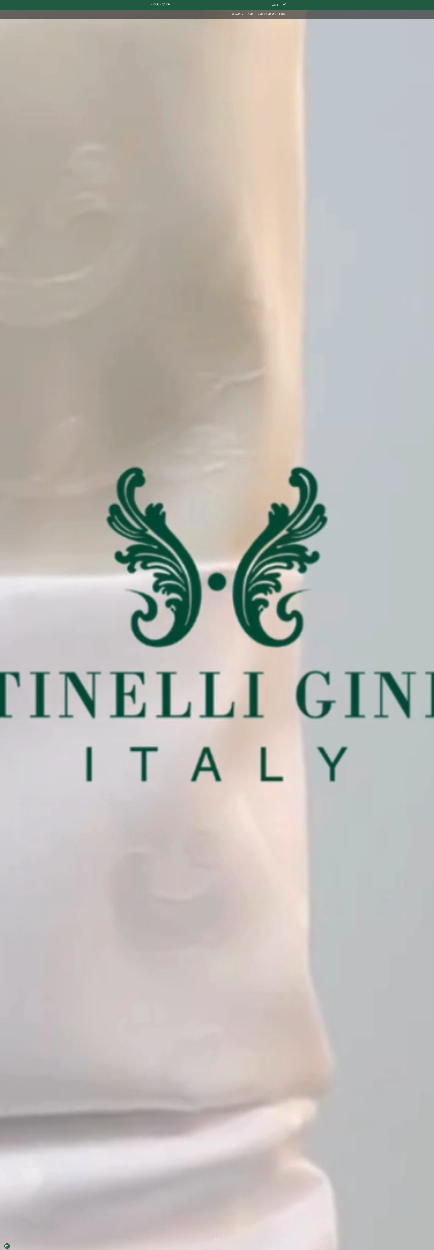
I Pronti (250, 14)
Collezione (237, 14)
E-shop (282, 14)
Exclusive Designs (267, 14)
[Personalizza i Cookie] (7, 1246)
